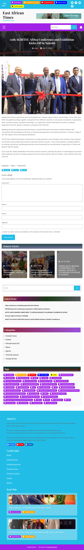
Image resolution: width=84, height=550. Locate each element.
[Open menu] (4, 27)
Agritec (7, 170)
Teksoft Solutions (52, 547)
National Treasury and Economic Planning (19, 400)
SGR (68, 400)
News (12, 166)
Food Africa (10, 387)
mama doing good (12, 397)
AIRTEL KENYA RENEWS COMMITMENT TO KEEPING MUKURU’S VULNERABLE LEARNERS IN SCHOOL (69, 270)
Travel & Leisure (12, 355)
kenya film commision (13, 390)
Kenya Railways (29, 390)
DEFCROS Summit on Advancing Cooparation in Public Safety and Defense (41, 272)
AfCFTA (33, 375)
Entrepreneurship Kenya (31, 384)
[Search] (74, 27)
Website (5, 223)
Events (8, 339)
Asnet (16, 170)
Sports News (23, 403)
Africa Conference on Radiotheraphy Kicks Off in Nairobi (13, 272)
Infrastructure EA (12, 343)
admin (36, 48)
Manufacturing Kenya (50, 397)
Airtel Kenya (17, 2)
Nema (39, 400)
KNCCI (46, 394)
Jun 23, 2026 (65, 261)
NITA (47, 400)
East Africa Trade (46, 381)
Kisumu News (34, 394)
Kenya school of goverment (48, 390)
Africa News (44, 375)
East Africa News (31, 381)
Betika (35, 378)
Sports (8, 351)
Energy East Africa (62, 381)
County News (57, 378)
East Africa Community (13, 381)
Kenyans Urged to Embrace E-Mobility (16, 316)
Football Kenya (48, 2)
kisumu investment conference (16, 394)
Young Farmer (21, 166)
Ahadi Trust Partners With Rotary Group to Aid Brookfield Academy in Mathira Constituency (32, 319)
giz (34, 387)
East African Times (13, 15)
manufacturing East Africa (31, 397)
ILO (56, 387)
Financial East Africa (32, 2)
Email (4, 214)
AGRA (55, 375)
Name (4, 204)
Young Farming (51, 403)
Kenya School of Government (70, 390)
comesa (45, 378)
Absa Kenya (21, 375)
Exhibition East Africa (49, 384)
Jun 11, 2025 (47, 48)
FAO (24, 170)
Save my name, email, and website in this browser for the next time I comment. (32, 232)
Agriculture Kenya (67, 375)
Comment (6, 183)
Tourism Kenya (18, 6)
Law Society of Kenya (59, 394)
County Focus (11, 336)
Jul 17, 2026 (9, 266)
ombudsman (58, 400)
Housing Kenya (44, 387)
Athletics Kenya (23, 378)
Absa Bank (10, 375)
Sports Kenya (62, 2)
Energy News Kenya (12, 384)
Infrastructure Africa (68, 387)
